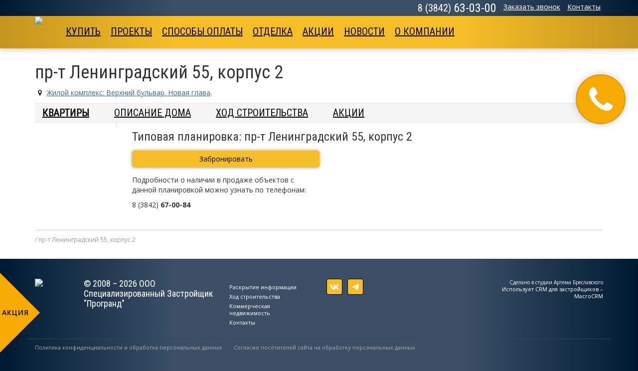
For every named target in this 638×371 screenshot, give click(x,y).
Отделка (273, 31)
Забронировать (226, 159)
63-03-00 (457, 8)
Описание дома (152, 113)
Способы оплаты (202, 31)
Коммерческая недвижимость (249, 309)
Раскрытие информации (263, 287)
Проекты (131, 31)
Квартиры (65, 113)
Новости (364, 31)
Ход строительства (262, 113)
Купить (83, 31)
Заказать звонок (531, 6)
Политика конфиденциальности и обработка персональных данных (128, 347)
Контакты (584, 6)
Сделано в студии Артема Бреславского (556, 282)
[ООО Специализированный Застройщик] (48, 28)
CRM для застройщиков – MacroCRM (569, 292)
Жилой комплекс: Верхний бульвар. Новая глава (128, 92)
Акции (318, 31)
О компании (425, 31)
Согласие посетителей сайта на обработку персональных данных (324, 347)
